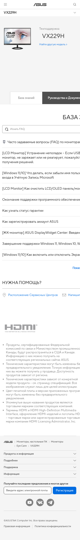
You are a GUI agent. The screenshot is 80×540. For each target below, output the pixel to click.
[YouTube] (29, 502)
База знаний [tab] (26, 98)
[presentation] (4, 295)
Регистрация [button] (64, 490)
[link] (40, 4)
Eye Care (22, 445)
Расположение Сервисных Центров (33, 295)
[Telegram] (50, 502)
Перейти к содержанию (2, 11)
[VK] (40, 502)
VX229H (10, 13)
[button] (5, 4)
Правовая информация (17, 526)
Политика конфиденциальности (53, 526)
